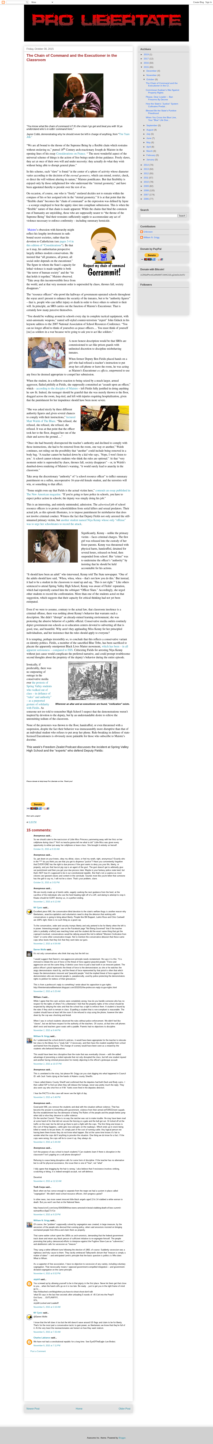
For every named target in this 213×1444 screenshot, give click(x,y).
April (148, 147)
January (150, 159)
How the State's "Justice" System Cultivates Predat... (162, 105)
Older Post (124, 1408)
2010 (146, 182)
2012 (146, 173)
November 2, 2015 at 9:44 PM (47, 1030)
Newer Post (33, 1408)
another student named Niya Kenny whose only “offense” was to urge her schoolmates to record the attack (76, 522)
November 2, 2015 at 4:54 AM (47, 943)
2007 (146, 194)
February (151, 155)
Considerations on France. (71, 153)
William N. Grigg (42, 1036)
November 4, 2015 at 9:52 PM (47, 1273)
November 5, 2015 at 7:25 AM (47, 1332)
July (148, 134)
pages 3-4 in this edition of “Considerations (50, 243)
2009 (146, 186)
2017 (146, 58)
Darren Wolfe (40, 949)
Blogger (122, 1438)
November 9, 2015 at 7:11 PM (47, 1345)
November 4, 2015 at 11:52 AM (47, 1181)
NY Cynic (38, 907)
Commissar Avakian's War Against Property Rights (162, 91)
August (150, 130)
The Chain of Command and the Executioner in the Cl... (162, 84)
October (150, 79)
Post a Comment (38, 1351)
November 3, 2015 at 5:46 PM (47, 1097)
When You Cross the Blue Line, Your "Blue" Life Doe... (161, 118)
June (149, 138)
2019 (146, 54)
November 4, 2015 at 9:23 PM (47, 1214)
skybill (37, 1279)
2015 (146, 67)
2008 (146, 190)
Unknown (148, 232)
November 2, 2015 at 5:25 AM (47, 991)
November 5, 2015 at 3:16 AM (47, 1307)
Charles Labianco (42, 1338)
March (149, 151)
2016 (146, 63)
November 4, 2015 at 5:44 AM (47, 1142)
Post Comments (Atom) (84, 1418)
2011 (146, 177)
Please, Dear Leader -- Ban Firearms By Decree (159, 98)
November (151, 75)
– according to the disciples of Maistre (56, 388)
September (152, 125)
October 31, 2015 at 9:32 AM (47, 849)
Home (79, 1408)
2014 (146, 165)
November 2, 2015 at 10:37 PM (48, 1064)
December (151, 71)
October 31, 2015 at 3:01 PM (47, 882)
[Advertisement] (78, 1379)
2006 (146, 199)
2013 (146, 169)
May (148, 142)
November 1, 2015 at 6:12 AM (47, 901)
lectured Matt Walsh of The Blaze (51, 419)
